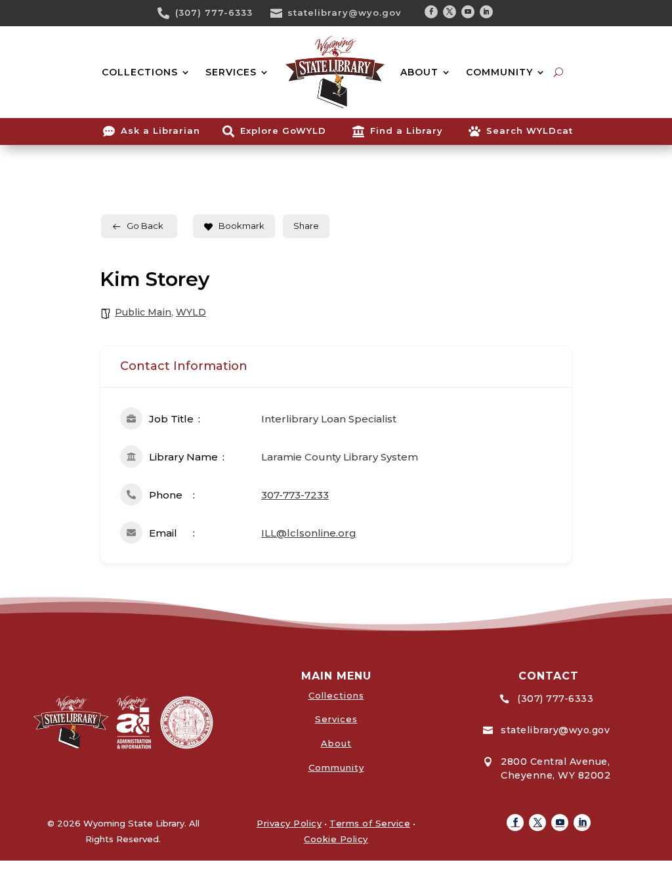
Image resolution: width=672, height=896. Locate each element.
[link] (168, 13)
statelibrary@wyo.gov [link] (344, 12)
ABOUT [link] (419, 72)
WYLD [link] (191, 312)
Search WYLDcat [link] (529, 130)
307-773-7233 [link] (295, 495)
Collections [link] (336, 695)
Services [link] (336, 719)
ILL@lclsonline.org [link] (308, 533)
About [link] (336, 743)
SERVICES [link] (231, 72)
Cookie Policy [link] (336, 839)
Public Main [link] (143, 312)
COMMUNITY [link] (499, 72)
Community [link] (336, 767)
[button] (431, 11)
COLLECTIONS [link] (140, 72)
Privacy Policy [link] (289, 823)
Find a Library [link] (406, 130)
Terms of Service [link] (369, 823)
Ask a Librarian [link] (160, 130)
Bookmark (241, 225)
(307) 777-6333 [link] (214, 12)
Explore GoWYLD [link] (283, 130)
